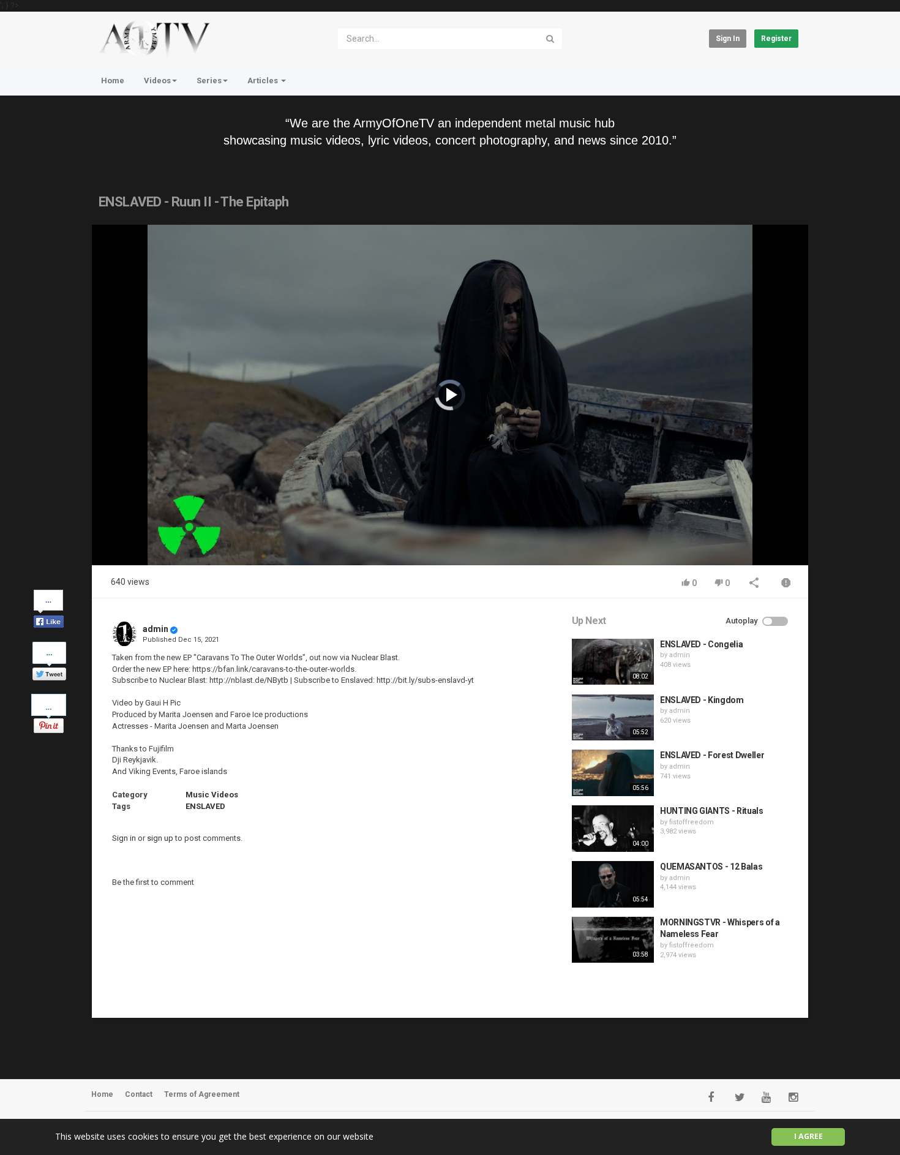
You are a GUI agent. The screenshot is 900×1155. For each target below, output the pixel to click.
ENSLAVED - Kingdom (702, 700)
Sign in (728, 38)
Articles (263, 80)
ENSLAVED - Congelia (701, 644)
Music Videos (212, 794)
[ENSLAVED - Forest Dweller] (613, 773)
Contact (138, 1094)
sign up (160, 838)
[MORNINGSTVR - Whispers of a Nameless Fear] (613, 940)
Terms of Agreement (201, 1094)
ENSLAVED (205, 806)
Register (776, 38)
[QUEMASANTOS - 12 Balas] (613, 884)
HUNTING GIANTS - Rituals (711, 811)
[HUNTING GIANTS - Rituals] (613, 828)
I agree (808, 1136)
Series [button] (209, 80)
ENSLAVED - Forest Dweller (712, 755)
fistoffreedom (691, 822)
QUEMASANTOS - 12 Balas (711, 866)
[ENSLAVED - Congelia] (613, 662)
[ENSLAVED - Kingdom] (613, 717)
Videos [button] (157, 80)
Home (112, 80)
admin (155, 629)
